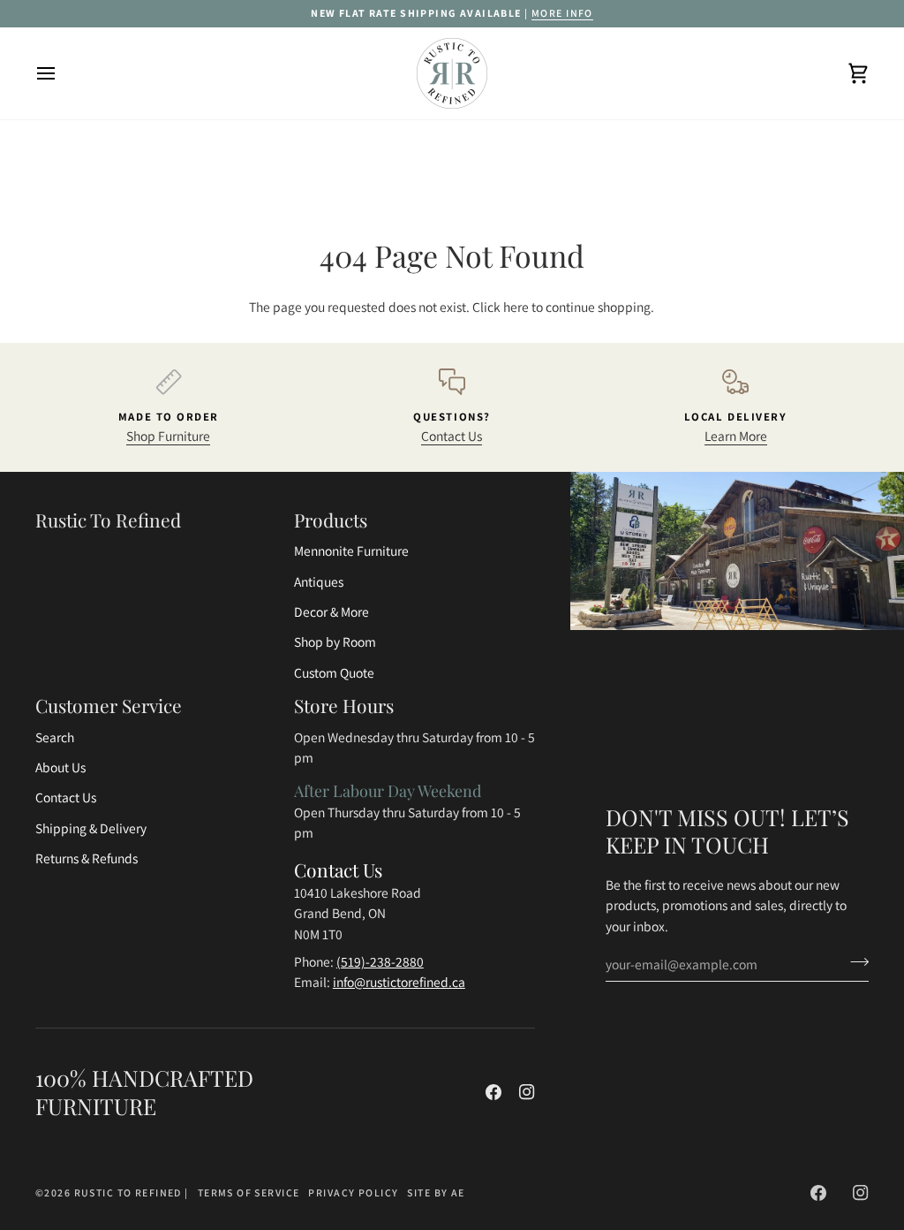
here (516, 306)
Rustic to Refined (128, 1192)
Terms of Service (249, 1192)
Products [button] (330, 519)
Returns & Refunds (86, 858)
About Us (60, 767)
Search (54, 737)
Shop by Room (335, 641)
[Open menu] (61, 73)
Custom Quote (334, 672)
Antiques (318, 581)
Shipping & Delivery (91, 828)
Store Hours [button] (344, 705)
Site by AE (435, 1192)
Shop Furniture (168, 435)
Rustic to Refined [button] (108, 519)
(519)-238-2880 (380, 961)
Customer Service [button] (108, 705)
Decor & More (331, 611)
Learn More (735, 435)
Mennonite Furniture (351, 550)
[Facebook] (493, 1092)
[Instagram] (527, 1092)
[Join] (854, 961)
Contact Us (451, 435)
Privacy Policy (353, 1192)
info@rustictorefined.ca (399, 982)
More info (562, 12)
